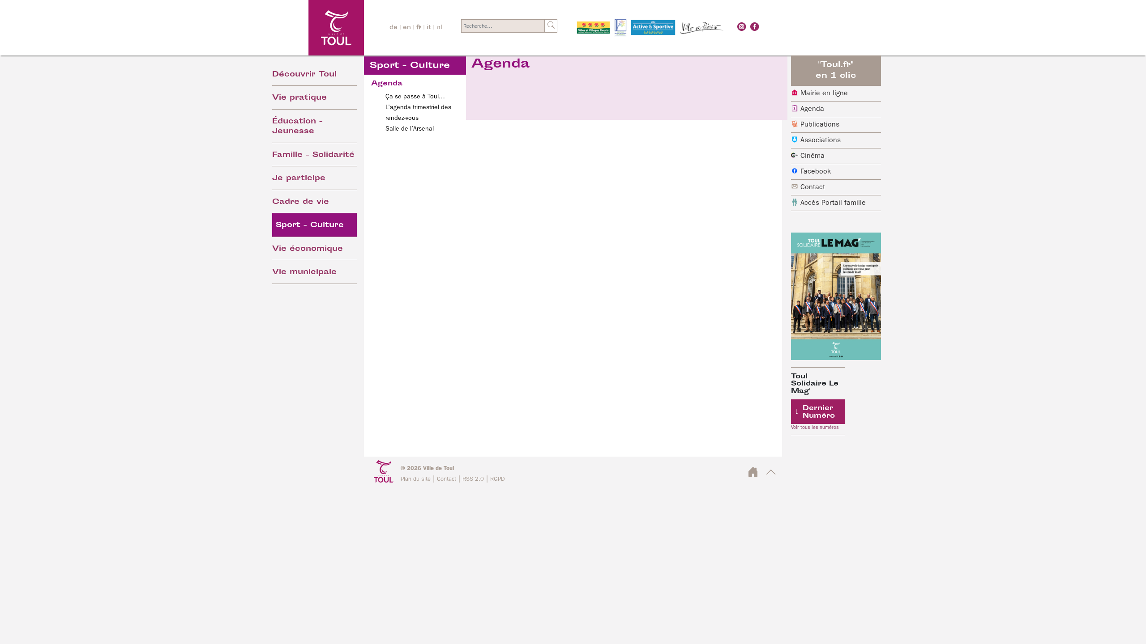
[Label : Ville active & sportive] (653, 28)
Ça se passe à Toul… (415, 96)
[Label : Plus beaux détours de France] (620, 28)
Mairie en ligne (824, 93)
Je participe (298, 178)
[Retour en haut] (771, 474)
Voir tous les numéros (815, 427)
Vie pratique (299, 98)
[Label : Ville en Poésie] (702, 28)
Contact (812, 187)
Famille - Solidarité (313, 155)
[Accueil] (312, 27)
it (429, 27)
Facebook (815, 172)
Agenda (812, 109)
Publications (819, 125)
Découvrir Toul (304, 74)
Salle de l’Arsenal (409, 128)
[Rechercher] (551, 26)
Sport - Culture (310, 225)
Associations (820, 140)
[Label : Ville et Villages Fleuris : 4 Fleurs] (593, 28)
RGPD (497, 479)
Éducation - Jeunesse (297, 127)
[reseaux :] (741, 26)
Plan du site (416, 479)
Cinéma (812, 156)
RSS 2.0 (473, 479)
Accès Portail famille (833, 203)
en (407, 27)
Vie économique (307, 249)
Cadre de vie (300, 202)
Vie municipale (304, 272)
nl (439, 27)
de (393, 27)
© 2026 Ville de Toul (427, 468)
